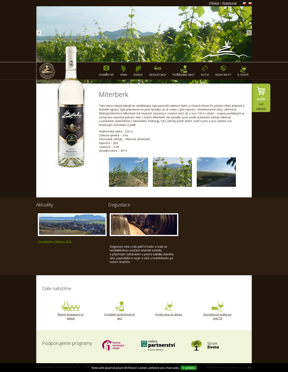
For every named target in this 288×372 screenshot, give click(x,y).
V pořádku (188, 367)
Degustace (157, 75)
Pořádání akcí (183, 75)
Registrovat (229, 3)
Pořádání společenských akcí (119, 316)
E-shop (243, 75)
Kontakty (223, 75)
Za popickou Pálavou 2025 (55, 241)
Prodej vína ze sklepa (168, 314)
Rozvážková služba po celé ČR (217, 316)
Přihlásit (214, 3)
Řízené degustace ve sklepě (71, 316)
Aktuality (44, 204)
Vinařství (106, 75)
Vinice (138, 75)
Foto (205, 75)
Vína (123, 75)
